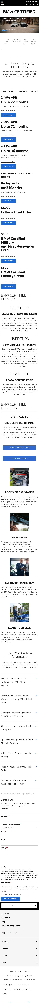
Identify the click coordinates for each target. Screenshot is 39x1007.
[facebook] (4, 933)
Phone (3, 832)
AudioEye (5, 993)
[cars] (10, 933)
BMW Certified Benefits (33, 42)
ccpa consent (6, 883)
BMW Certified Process (25, 42)
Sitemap (13, 985)
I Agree (6, 867)
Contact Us (6, 918)
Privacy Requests (17, 989)
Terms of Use (24, 879)
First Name (5, 808)
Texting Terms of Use (23, 985)
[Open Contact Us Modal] (29, 1002)
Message (4, 848)
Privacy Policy (14, 879)
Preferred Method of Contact (11, 824)
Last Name (5, 816)
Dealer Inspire (31, 979)
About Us (5, 914)
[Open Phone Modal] (34, 4)
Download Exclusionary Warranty (19, 448)
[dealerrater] (16, 933)
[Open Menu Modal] (2, 4)
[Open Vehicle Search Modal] (26, 4)
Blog (3, 922)
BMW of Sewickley (25, 971)
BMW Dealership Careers (11, 926)
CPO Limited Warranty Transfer (19, 458)
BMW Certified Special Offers (16, 40)
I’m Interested (9, 115)
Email (3, 840)
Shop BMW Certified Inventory (6, 42)
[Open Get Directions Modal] (37, 4)
